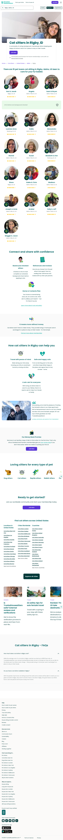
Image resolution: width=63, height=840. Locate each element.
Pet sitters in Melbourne (8, 772)
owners (6, 600)
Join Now (54, 2)
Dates (43, 7)
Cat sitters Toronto (23, 546)
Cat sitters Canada (37, 540)
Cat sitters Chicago (9, 556)
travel (29, 600)
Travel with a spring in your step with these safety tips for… (35, 612)
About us (4, 731)
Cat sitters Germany (38, 542)
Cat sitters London (23, 529)
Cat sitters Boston (9, 564)
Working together (6, 749)
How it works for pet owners (9, 705)
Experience (58, 7)
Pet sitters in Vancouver (8, 775)
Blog (3, 741)
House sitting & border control (10, 720)
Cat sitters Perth (22, 538)
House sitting (5, 784)
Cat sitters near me (7, 758)
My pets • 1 (50, 7)
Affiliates (4, 746)
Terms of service (28, 838)
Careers (4, 739)
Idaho (28, 63)
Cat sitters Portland (9, 546)
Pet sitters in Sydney (7, 770)
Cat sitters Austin (9, 551)
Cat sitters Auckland (24, 551)
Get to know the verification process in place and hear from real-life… (12, 621)
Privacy (39, 838)
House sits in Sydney (7, 796)
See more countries (38, 568)
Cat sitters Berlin (22, 543)
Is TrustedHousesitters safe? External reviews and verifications (13, 608)
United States (20, 63)
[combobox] (17, 8)
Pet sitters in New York (8, 765)
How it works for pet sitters (9, 707)
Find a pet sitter (19, 2)
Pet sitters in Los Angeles (8, 768)
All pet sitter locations (7, 777)
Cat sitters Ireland (37, 561)
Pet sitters (4, 755)
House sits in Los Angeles (8, 794)
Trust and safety (6, 712)
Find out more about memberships (31, 333)
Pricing (3, 710)
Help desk (4, 715)
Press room (5, 744)
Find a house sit (30, 2)
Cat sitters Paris (22, 548)
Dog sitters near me (7, 760)
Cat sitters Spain (37, 545)
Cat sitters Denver (9, 549)
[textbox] (17, 8)
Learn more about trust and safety (31, 305)
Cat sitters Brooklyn (9, 559)
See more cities (23, 558)
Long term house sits (7, 786)
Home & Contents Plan (8, 717)
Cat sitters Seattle (9, 539)
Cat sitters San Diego (10, 554)
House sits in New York (8, 791)
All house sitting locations (8, 804)
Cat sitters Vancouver (24, 541)
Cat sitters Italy (36, 558)
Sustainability (5, 736)
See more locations (10, 566)
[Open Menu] (61, 2)
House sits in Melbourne (8, 799)
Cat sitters (11, 63)
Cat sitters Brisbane (23, 536)
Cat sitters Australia (38, 537)
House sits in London (7, 789)
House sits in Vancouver (8, 801)
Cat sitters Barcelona (24, 553)
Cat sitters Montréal (24, 556)
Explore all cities (31, 576)
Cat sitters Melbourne (24, 534)
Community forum (7, 734)
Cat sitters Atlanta (9, 561)
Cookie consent (6, 725)
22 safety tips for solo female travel (35, 604)
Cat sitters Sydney (23, 531)
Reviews (4, 722)
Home (3, 63)
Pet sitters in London (7, 763)
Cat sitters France (37, 547)
